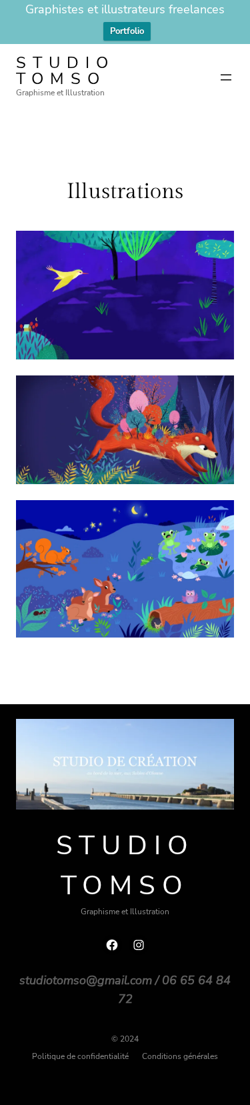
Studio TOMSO (65, 70)
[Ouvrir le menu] (226, 77)
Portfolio (127, 31)
